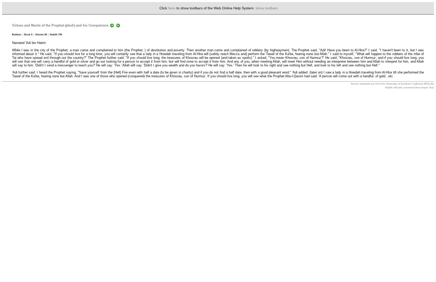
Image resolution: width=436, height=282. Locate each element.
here (171, 8)
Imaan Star (427, 87)
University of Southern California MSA (407, 83)
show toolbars (267, 8)
